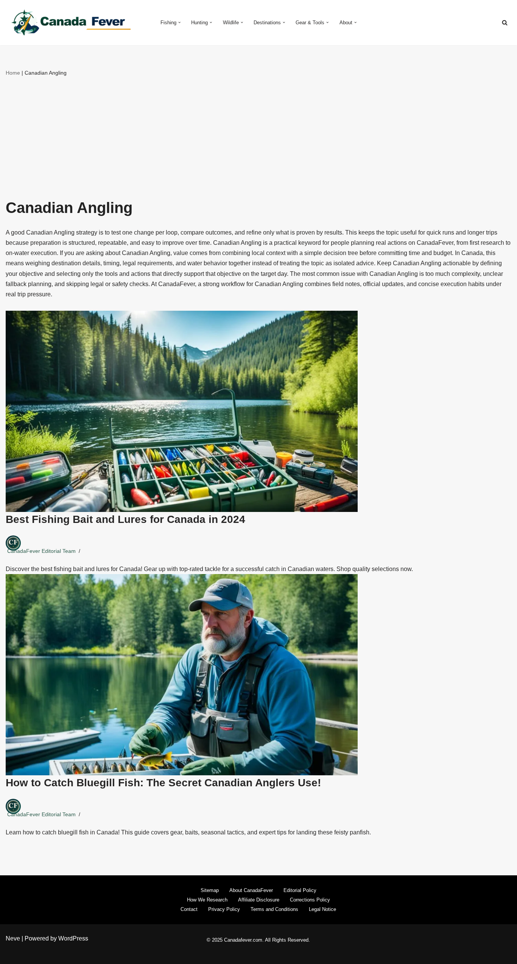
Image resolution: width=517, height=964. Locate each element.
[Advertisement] (258, 135)
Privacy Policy (224, 909)
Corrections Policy (310, 900)
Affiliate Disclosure (258, 900)
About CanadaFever (251, 890)
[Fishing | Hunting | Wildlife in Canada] (68, 22)
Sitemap (210, 890)
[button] (179, 22)
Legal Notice (322, 909)
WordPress (73, 938)
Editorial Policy (299, 890)
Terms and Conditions (274, 909)
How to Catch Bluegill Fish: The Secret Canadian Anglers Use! (163, 783)
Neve (13, 938)
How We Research (207, 900)
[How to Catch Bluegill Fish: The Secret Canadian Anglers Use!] (258, 674)
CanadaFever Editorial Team (41, 551)
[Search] (505, 22)
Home (13, 73)
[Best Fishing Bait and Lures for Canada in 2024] (258, 411)
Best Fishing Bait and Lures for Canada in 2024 (125, 519)
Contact (189, 909)
